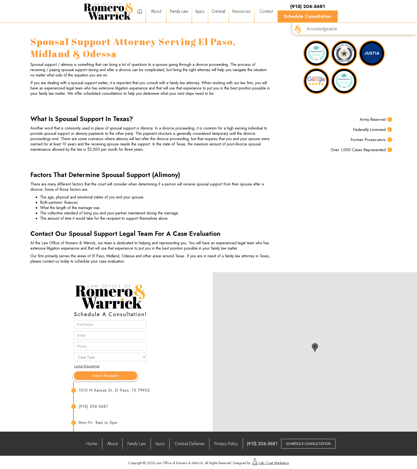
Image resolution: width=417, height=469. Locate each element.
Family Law (179, 11)
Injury (199, 11)
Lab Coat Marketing (274, 463)
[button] (179, 11)
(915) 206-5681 (93, 406)
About (156, 11)
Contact (266, 11)
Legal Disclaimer (87, 366)
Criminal (218, 11)
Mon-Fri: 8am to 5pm (98, 422)
